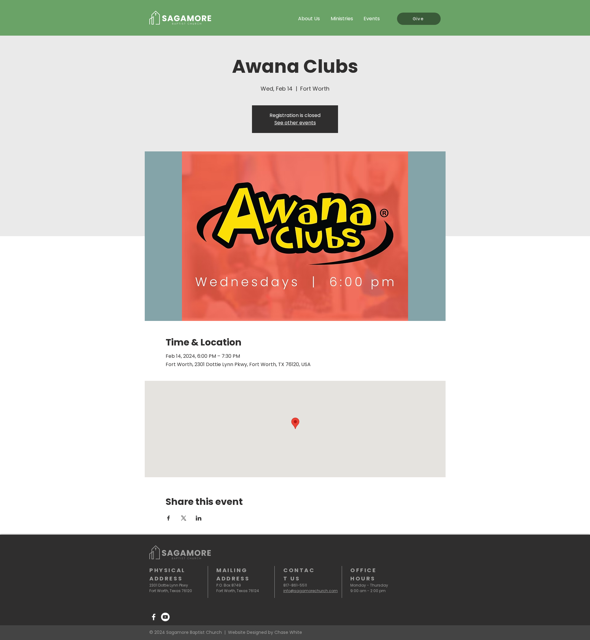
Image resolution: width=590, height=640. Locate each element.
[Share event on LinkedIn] (199, 518)
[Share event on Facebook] (168, 518)
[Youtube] (165, 617)
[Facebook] (153, 617)
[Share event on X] (184, 518)
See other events (295, 122)
